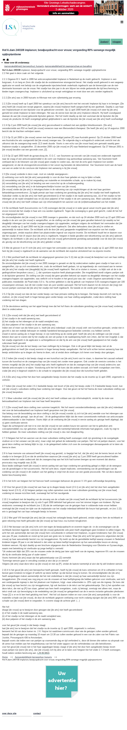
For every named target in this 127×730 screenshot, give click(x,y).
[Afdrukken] (7, 60)
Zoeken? (104, 41)
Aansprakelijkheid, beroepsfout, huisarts (24, 66)
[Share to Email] (4, 60)
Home (5, 657)
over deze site (9, 713)
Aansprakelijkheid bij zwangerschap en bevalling (68, 66)
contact (37, 713)
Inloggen (116, 41)
